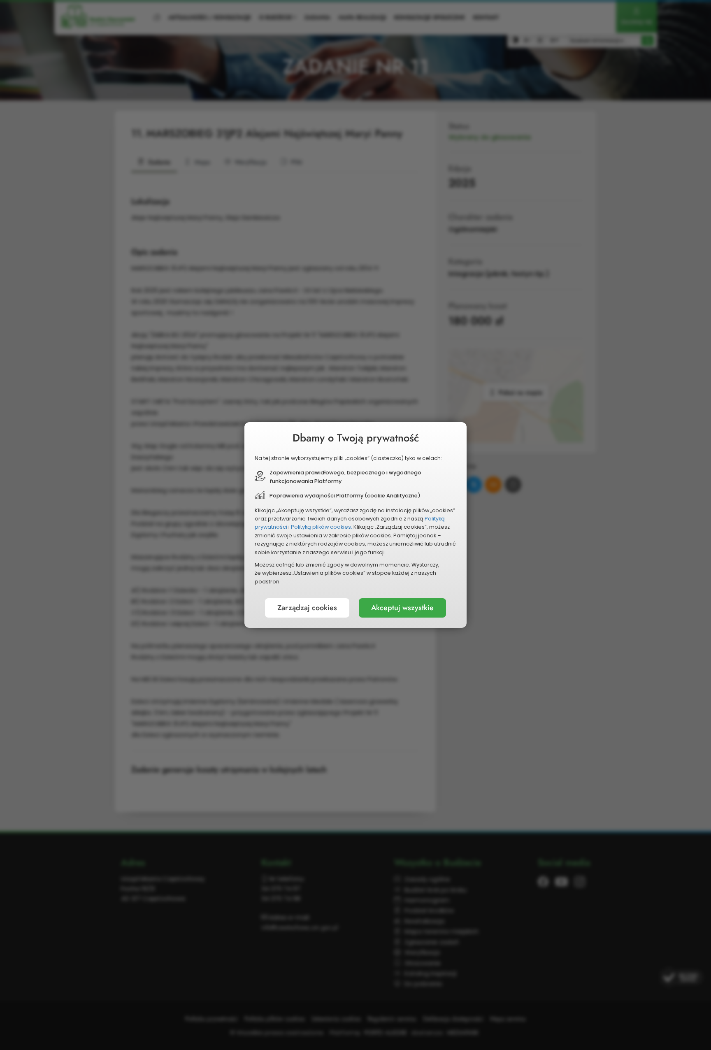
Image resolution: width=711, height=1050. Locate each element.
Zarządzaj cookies (307, 607)
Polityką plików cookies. (321, 526)
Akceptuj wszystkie (402, 607)
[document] (355, 525)
